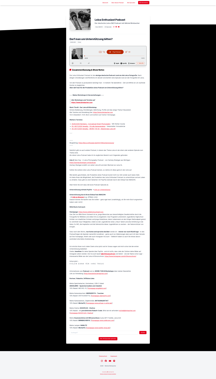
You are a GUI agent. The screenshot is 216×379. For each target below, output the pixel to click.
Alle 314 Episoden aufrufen (108, 338)
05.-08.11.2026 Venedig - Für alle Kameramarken (88, 126)
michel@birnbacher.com (127, 310)
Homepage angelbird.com (97, 288)
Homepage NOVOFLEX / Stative (81, 313)
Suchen (143, 332)
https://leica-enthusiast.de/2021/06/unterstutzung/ (96, 143)
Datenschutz (103, 356)
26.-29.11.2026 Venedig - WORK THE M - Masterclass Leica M (93, 129)
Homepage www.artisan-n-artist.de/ (99, 303)
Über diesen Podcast (117, 2)
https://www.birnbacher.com (103, 112)
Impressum (113, 356)
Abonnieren (144, 2)
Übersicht (105, 2)
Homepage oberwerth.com (100, 296)
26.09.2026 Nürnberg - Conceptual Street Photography (91, 124)
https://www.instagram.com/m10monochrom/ (120, 256)
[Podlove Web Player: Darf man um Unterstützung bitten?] (108, 56)
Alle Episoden (131, 2)
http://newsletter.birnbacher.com (95, 273)
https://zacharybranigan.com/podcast (83, 162)
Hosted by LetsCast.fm (108, 372)
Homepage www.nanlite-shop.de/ (98, 328)
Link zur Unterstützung (102, 190)
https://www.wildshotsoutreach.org (91, 212)
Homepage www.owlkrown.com (102, 320)
